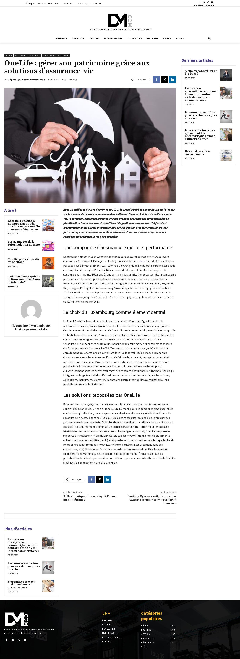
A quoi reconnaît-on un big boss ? (201, 72)
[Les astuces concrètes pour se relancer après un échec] (48, 567)
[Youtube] (212, 3)
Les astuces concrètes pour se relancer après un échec (24, 566)
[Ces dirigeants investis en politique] (48, 263)
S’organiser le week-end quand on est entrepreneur (22, 584)
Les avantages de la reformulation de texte (24, 243)
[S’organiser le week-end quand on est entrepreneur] (48, 586)
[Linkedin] (204, 3)
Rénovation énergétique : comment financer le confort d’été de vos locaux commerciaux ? (23, 545)
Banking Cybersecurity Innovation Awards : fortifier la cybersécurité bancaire (151, 500)
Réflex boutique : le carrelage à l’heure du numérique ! (90, 498)
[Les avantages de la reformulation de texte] (48, 246)
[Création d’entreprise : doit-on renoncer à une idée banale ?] (48, 281)
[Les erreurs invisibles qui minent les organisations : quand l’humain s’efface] (226, 134)
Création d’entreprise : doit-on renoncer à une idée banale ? (24, 279)
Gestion (9, 55)
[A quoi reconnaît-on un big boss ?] (226, 75)
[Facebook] (200, 3)
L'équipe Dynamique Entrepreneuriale (26, 79)
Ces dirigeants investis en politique (23, 261)
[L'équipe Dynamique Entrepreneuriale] (31, 310)
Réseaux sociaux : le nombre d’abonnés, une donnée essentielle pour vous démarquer (24, 225)
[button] (209, 38)
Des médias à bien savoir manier (197, 153)
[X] (208, 3)
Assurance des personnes (27, 55)
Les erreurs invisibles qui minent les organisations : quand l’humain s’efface (200, 135)
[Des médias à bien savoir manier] (226, 155)
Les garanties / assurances (56, 55)
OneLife (142, 261)
